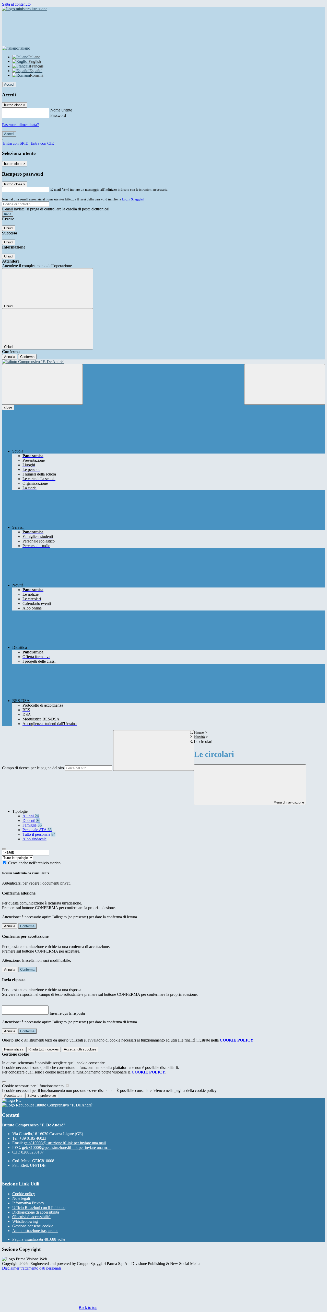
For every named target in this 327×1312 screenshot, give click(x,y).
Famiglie (32, 825)
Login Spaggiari (133, 199)
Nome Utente (61, 110)
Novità (199, 737)
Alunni (30, 816)
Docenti (31, 820)
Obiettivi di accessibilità (31, 1217)
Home (199, 732)
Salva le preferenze (41, 1096)
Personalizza (13, 1049)
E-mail (55, 189)
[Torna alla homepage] (163, 361)
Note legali (21, 1198)
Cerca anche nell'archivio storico (34, 863)
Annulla (9, 357)
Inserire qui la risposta (67, 1013)
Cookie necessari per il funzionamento (33, 1086)
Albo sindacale (34, 839)
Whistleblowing (25, 1221)
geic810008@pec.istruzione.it (66, 1147)
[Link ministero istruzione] (24, 9)
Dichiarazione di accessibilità (35, 1212)
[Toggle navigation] (42, 384)
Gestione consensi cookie (32, 1226)
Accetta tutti (80, 1049)
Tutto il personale (38, 834)
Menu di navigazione (288, 802)
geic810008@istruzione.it (65, 1143)
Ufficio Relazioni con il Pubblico (38, 1207)
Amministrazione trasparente (35, 1230)
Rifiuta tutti (43, 1049)
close (8, 407)
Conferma (27, 357)
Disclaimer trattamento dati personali (31, 1268)
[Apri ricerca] (284, 384)
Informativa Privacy (28, 1203)
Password (58, 115)
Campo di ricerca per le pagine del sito (33, 768)
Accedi (9, 84)
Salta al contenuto (16, 4)
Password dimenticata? (20, 124)
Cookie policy (23, 1194)
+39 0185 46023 (32, 1138)
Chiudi (8, 228)
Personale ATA (37, 830)
